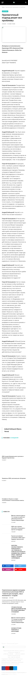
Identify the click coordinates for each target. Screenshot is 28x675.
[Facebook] (3, 668)
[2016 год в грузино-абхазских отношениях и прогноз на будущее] (6, 528)
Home (3, 7)
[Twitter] (15, 668)
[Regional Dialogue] (14, 2)
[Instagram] (11, 668)
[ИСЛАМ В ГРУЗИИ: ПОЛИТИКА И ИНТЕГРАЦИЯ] (6, 630)
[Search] (25, 2)
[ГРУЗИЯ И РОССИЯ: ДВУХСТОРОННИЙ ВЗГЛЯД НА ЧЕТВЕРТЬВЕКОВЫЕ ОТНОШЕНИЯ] (6, 609)
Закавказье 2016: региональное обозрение (14, 478)
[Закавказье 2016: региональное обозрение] (14, 469)
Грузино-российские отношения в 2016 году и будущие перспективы (18, 537)
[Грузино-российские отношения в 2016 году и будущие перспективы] (6, 537)
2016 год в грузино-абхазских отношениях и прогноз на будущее (18, 528)
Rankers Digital (12, 674)
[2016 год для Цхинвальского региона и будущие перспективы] (14, 447)
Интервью (5, 11)
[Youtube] (7, 668)
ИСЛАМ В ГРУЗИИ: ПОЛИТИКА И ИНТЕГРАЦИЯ (16, 630)
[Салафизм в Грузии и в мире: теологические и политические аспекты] (14, 490)
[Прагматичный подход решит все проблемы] (14, 34)
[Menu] (3, 2)
